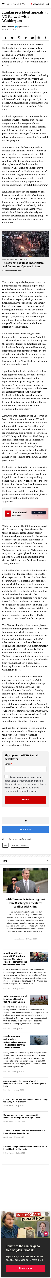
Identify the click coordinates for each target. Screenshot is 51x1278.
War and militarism (20, 845)
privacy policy (20, 787)
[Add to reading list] (45, 37)
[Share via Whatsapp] (19, 37)
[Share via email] (32, 37)
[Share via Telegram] (25, 37)
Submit (25, 799)
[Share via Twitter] (12, 37)
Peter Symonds (8, 27)
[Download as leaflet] (39, 37)
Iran (5, 845)
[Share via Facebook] (5, 37)
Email (7, 764)
